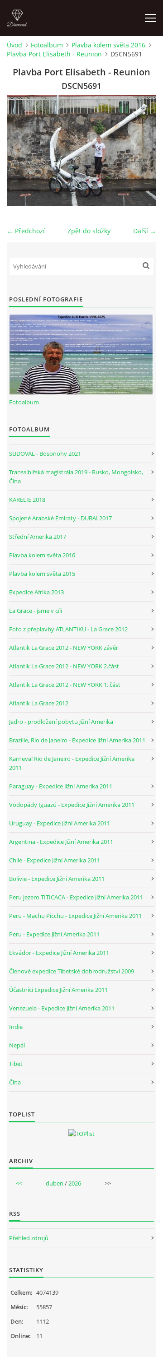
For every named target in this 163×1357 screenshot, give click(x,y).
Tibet (16, 1064)
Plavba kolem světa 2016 (108, 45)
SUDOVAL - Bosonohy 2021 (45, 453)
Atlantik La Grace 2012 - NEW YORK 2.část (64, 666)
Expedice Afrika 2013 (36, 592)
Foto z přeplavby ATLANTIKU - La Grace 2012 (68, 629)
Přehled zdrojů (28, 1238)
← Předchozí (26, 231)
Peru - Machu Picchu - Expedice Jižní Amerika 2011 (75, 916)
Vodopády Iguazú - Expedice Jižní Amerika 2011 (71, 805)
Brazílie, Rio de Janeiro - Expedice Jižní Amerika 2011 (77, 740)
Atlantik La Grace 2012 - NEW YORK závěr (63, 648)
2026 (74, 1183)
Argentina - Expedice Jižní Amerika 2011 (61, 842)
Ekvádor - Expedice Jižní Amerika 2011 (59, 953)
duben (54, 1183)
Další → (144, 231)
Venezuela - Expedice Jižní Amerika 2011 (62, 1008)
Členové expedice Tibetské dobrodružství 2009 (71, 971)
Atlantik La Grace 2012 (38, 703)
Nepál (17, 1045)
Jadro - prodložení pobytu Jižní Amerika (61, 722)
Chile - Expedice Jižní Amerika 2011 (54, 860)
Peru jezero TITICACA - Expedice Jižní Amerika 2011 (76, 897)
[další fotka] (141, 150)
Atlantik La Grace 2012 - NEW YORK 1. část (64, 685)
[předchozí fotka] (21, 150)
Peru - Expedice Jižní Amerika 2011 (54, 934)
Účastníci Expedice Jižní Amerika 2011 (58, 990)
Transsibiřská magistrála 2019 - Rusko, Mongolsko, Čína (76, 476)
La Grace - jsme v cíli (35, 611)
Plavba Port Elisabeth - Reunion (54, 54)
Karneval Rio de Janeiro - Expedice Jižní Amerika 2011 (71, 763)
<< (19, 1183)
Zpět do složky (88, 231)
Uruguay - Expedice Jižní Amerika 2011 (59, 823)
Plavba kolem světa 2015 (42, 574)
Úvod (14, 45)
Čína (15, 1082)
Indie (16, 1027)
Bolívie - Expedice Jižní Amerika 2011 (57, 879)
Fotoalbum (47, 45)
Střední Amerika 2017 (37, 537)
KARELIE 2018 (27, 500)
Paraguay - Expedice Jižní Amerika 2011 (60, 786)
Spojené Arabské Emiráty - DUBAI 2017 (60, 518)
